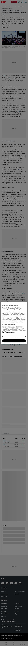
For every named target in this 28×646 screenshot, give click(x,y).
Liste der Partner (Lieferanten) (8, 332)
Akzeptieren (14, 340)
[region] (14, 323)
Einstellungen (14, 337)
